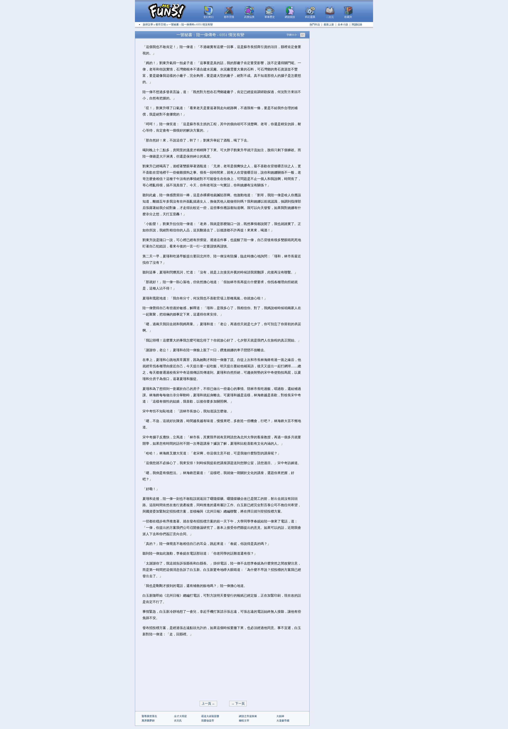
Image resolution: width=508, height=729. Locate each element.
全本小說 (343, 24)
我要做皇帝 (207, 720)
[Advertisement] (222, 669)
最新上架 (329, 24)
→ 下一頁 (238, 703)
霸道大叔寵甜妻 (210, 716)
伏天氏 (178, 720)
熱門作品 (315, 24)
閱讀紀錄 (357, 24)
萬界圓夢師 (148, 720)
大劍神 (280, 716)
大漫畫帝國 (282, 720)
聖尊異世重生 (149, 716)
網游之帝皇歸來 (248, 716)
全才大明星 (180, 716)
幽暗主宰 (244, 720)
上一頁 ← (208, 703)
